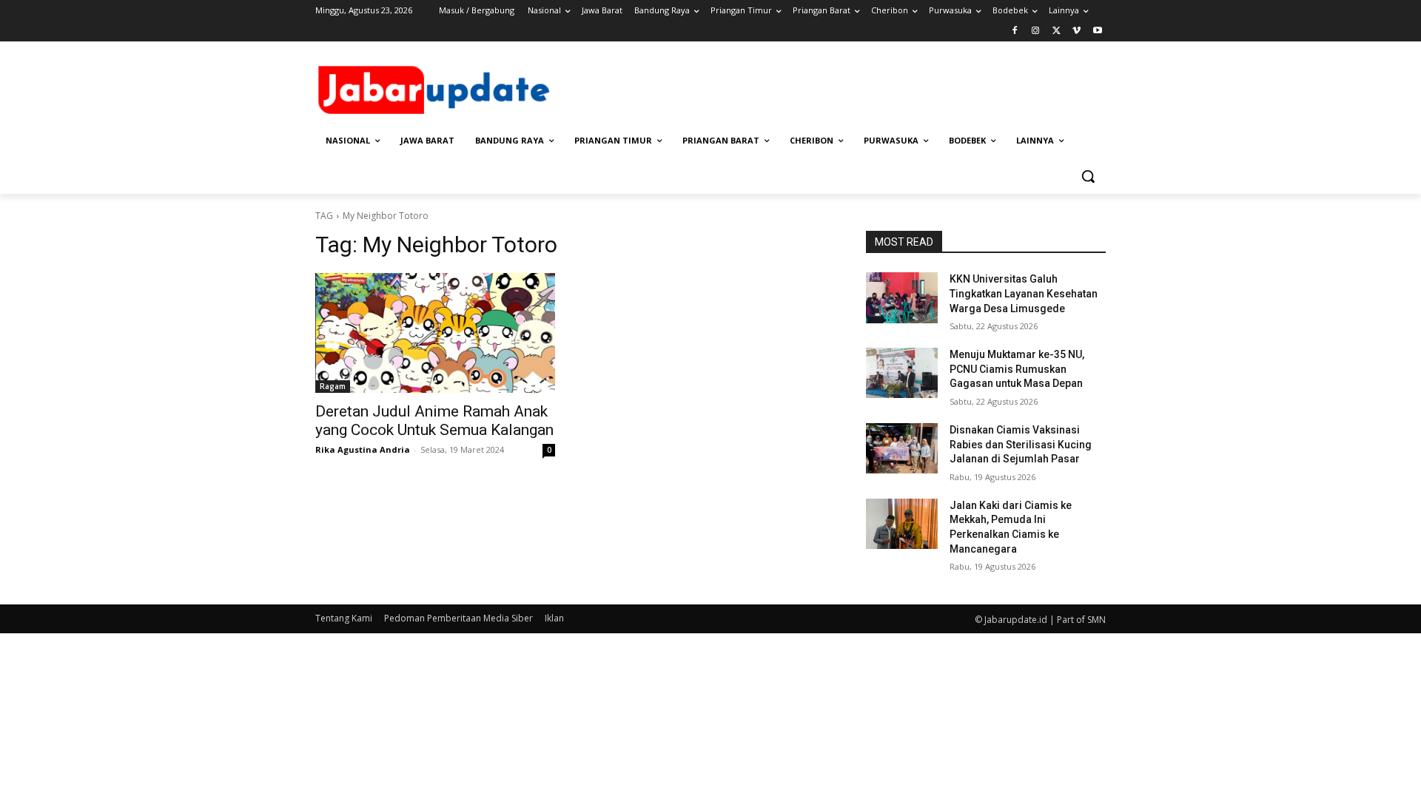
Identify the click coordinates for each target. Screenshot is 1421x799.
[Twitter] (1056, 31)
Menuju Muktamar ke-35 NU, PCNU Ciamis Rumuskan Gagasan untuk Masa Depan (1017, 368)
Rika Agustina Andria (362, 449)
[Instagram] (1035, 31)
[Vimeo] (1076, 31)
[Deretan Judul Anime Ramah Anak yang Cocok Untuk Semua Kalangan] (435, 333)
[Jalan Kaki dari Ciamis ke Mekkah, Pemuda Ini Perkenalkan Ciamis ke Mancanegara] (902, 524)
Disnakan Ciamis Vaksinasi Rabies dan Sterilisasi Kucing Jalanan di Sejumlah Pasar (1021, 444)
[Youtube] (1097, 31)
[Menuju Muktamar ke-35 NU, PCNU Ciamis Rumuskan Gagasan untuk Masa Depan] (902, 373)
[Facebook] (1015, 31)
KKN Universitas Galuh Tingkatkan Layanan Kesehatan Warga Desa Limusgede (1024, 293)
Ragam (333, 386)
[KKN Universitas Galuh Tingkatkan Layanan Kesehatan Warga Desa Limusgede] (902, 297)
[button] (1088, 176)
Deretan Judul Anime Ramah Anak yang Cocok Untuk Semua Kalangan (434, 420)
